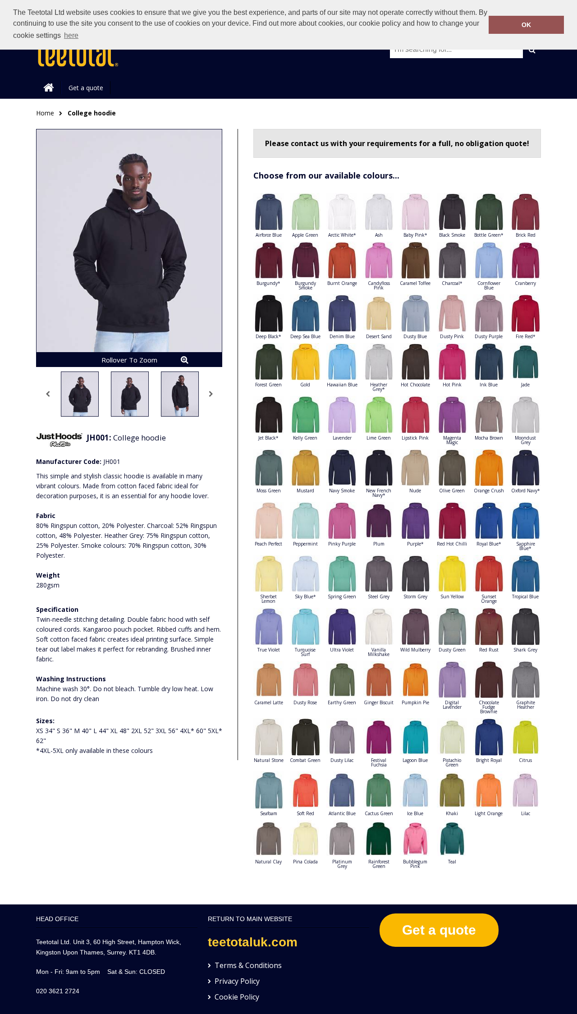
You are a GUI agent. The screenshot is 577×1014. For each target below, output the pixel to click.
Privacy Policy (237, 981)
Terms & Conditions (248, 965)
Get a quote (86, 87)
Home (45, 113)
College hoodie (92, 113)
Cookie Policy (237, 997)
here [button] (71, 35)
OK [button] (526, 24)
